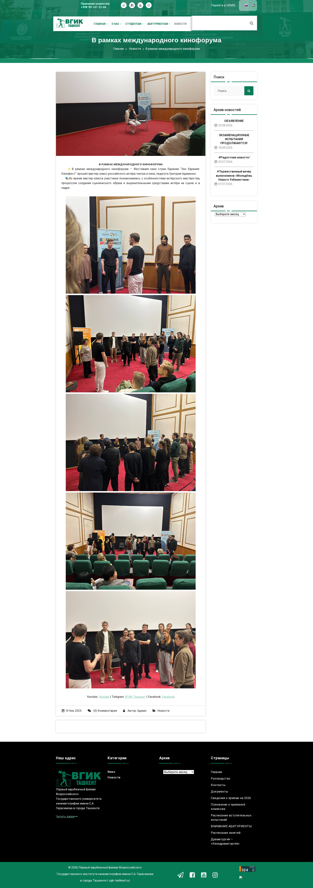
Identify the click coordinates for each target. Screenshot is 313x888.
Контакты (218, 785)
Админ (141, 710)
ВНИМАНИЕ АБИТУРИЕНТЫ (231, 826)
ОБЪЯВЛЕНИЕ (234, 121)
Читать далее (65, 816)
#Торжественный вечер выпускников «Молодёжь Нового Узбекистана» (234, 175)
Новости (135, 48)
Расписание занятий (225, 832)
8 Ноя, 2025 (74, 710)
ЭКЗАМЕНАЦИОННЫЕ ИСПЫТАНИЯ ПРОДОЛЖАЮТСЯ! (234, 139)
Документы (219, 791)
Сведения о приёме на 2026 (231, 798)
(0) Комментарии (105, 710)
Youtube (104, 697)
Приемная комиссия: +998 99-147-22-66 (95, 5)
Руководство (220, 778)
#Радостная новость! (234, 157)
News (111, 772)
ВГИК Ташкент (135, 697)
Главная (118, 48)
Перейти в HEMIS (223, 5)
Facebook (168, 697)
